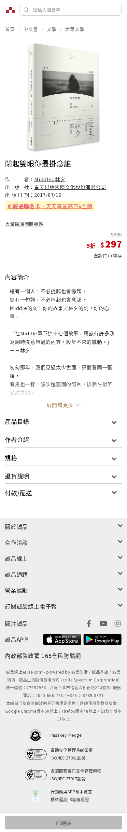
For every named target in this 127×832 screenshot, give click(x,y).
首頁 (10, 29)
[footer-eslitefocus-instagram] (117, 622)
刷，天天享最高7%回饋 (49, 206)
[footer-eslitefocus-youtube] (103, 622)
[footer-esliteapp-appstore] (62, 638)
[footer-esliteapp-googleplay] (102, 638)
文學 (52, 29)
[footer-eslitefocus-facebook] (88, 622)
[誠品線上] (10, 10)
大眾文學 (74, 29)
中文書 (30, 29)
